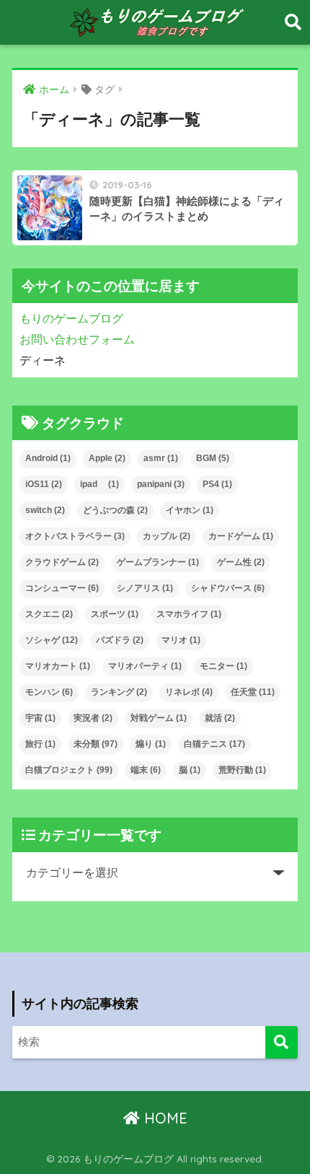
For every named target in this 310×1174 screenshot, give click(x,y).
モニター (223, 666)
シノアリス (145, 588)
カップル (166, 536)
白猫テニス (214, 744)
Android (48, 458)
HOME (163, 1118)
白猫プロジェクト (68, 770)
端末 (145, 770)
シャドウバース (228, 588)
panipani (161, 484)
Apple (107, 458)
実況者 (93, 718)
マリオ (180, 640)
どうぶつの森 (115, 510)
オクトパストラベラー (75, 536)
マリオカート (57, 666)
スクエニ (49, 614)
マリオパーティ (145, 666)
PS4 (217, 484)
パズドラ (119, 640)
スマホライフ (188, 614)
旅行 (40, 744)
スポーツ (114, 614)
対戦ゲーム (158, 718)
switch (45, 510)
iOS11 (43, 484)
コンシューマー (62, 588)
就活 (220, 718)
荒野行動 (242, 770)
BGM (212, 458)
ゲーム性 (241, 562)
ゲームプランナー (158, 562)
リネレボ (189, 692)
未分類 (96, 744)
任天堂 (253, 692)
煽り (151, 744)
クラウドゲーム (62, 562)
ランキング (119, 692)
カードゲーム (240, 536)
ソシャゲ (51, 640)
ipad (99, 484)
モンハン (49, 692)
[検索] (281, 1042)
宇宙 (40, 718)
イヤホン (189, 510)
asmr (160, 458)
